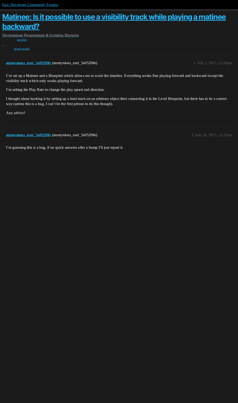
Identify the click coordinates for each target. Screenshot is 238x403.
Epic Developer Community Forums (30, 5)
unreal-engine (22, 48)
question (22, 39)
